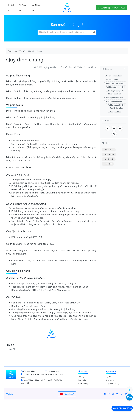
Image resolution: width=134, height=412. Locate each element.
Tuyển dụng (83, 383)
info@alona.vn (54, 371)
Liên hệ (81, 376)
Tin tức (22, 51)
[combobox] (67, 393)
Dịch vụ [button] (10, 8)
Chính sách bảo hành (116, 87)
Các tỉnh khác (115, 112)
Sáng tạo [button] (22, 8)
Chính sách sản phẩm (114, 83)
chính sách (109, 159)
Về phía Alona (112, 79)
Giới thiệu (82, 380)
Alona (93, 67)
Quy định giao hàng (114, 101)
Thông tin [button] (36, 8)
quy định (108, 164)
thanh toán (109, 150)
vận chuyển (109, 154)
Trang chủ (12, 51)
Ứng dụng (110, 380)
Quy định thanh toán (114, 97)
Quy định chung (112, 383)
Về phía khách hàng (114, 76)
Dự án (108, 376)
